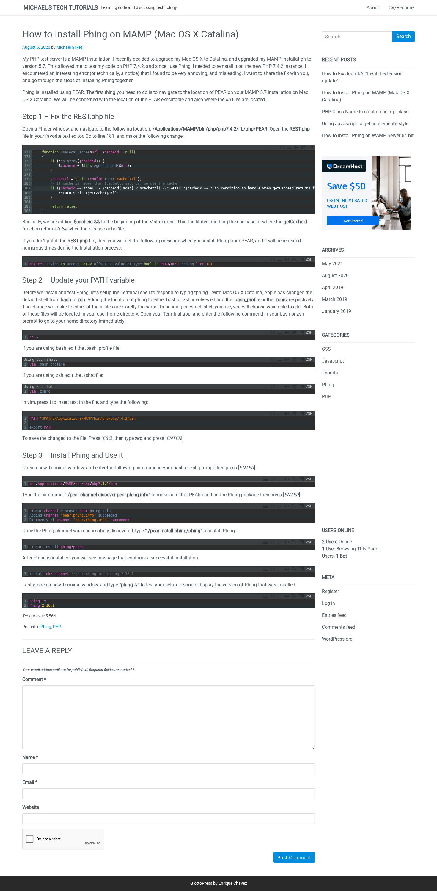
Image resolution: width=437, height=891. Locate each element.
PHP (57, 626)
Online (337, 542)
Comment (34, 679)
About (373, 7)
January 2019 (336, 311)
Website (30, 807)
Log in (328, 603)
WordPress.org (337, 639)
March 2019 (334, 299)
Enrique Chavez (232, 883)
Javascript (333, 361)
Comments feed (338, 627)
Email (29, 782)
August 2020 (335, 275)
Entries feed (334, 615)
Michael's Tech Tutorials (60, 7)
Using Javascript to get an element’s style (365, 123)
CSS (326, 349)
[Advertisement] (368, 468)
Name (30, 757)
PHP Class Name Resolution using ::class (365, 111)
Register (330, 591)
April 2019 (332, 287)
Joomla (330, 373)
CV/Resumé (401, 7)
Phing (45, 626)
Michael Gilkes (69, 47)
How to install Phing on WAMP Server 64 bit (368, 135)
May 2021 (332, 263)
